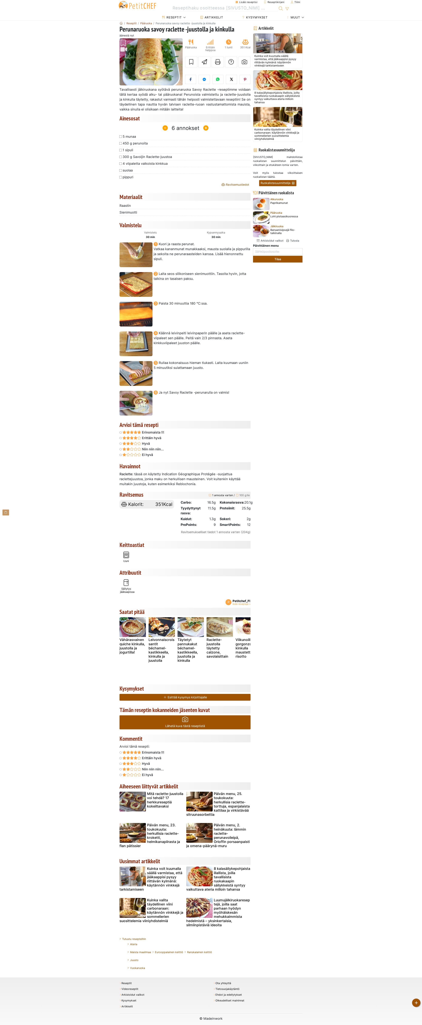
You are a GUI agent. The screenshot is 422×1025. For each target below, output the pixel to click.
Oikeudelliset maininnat (229, 1000)
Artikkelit (213, 17)
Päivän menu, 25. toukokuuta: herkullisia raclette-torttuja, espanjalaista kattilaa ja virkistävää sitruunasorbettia (218, 804)
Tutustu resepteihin (134, 939)
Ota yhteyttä (223, 983)
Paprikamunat (279, 202)
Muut (295, 17)
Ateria (133, 944)
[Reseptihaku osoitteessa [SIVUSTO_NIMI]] (280, 8)
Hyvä (145, 444)
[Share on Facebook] (190, 79)
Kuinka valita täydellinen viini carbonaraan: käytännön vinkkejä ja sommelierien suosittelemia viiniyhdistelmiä (151, 910)
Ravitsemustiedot (237, 184)
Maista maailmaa (140, 952)
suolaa (128, 170)
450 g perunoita (135, 143)
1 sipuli (128, 150)
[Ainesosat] (5, 512)
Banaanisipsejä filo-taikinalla (282, 231)
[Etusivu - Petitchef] (121, 23)
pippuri (128, 177)
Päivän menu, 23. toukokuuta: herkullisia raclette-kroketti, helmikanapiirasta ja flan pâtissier (150, 835)
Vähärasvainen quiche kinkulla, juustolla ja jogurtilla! (132, 646)
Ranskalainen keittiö (199, 952)
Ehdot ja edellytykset (228, 994)
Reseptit (174, 17)
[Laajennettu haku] (287, 9)
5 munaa (129, 137)
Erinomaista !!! (152, 432)
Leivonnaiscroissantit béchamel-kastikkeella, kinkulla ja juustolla (161, 650)
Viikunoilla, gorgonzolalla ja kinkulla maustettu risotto (249, 648)
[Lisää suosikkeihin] (191, 62)
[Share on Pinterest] (245, 79)
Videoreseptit (129, 989)
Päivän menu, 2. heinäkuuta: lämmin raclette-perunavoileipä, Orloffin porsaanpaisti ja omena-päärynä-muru (218, 835)
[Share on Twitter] (231, 79)
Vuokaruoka (137, 968)
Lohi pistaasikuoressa (284, 216)
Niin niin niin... (152, 449)
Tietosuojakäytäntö (227, 989)
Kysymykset (256, 17)
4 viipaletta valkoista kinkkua (145, 164)
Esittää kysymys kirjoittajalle (187, 697)
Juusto (134, 960)
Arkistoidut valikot (272, 240)
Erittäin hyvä (151, 438)
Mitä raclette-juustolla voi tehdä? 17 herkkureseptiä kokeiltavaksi (165, 800)
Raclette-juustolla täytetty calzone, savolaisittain (217, 648)
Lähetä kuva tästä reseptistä (185, 726)
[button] (124, 62)
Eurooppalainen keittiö (169, 952)
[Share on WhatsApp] (218, 79)
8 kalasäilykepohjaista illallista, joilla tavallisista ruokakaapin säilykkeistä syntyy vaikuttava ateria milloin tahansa (218, 879)
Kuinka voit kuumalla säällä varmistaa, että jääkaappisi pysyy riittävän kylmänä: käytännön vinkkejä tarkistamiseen (151, 879)
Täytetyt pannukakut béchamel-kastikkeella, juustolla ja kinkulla (188, 650)
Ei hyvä (147, 455)
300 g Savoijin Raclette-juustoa (147, 157)
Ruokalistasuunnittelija (276, 183)
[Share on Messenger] (204, 79)
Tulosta (294, 240)
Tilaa (277, 259)
